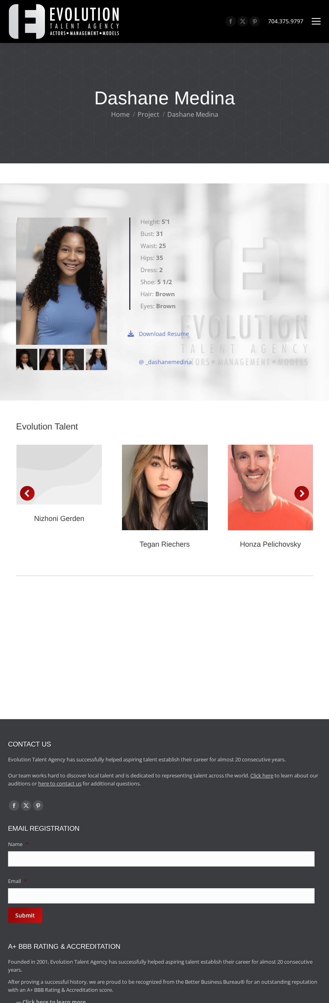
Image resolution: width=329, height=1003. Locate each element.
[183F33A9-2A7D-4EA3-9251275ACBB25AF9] (50, 359)
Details (59, 475)
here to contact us (59, 783)
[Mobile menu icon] (316, 21)
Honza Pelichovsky (270, 544)
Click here (261, 775)
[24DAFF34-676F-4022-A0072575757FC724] (96, 359)
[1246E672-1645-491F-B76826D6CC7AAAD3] (26, 359)
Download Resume (164, 334)
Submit (25, 915)
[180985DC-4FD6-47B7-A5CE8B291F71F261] (73, 359)
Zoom (154, 487)
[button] (27, 493)
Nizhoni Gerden (59, 519)
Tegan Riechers (165, 544)
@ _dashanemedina (165, 362)
